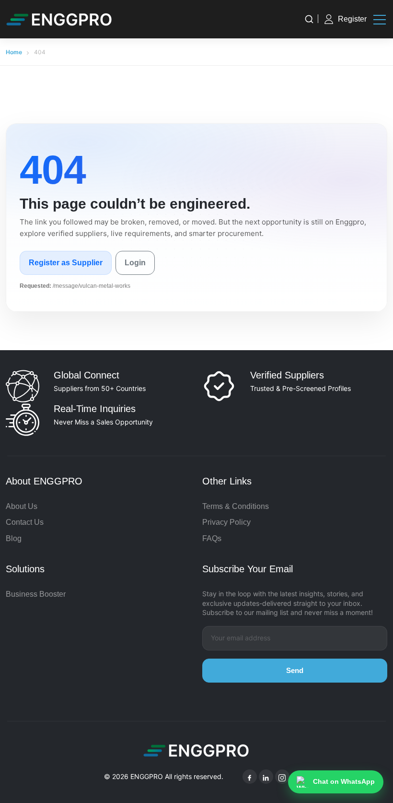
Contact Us (25, 522)
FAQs (211, 538)
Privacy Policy (226, 522)
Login (135, 263)
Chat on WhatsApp (344, 781)
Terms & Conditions (235, 506)
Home (14, 52)
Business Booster (36, 594)
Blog (14, 538)
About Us (21, 506)
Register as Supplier (66, 263)
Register (352, 19)
